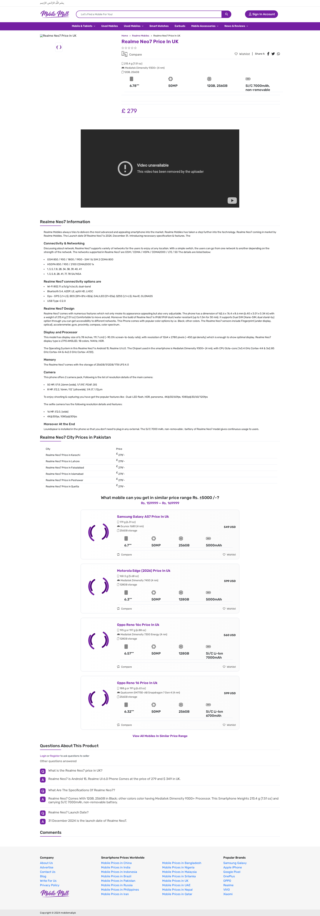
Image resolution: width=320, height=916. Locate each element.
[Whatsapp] (278, 54)
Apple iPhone (232, 867)
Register (55, 756)
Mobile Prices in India (115, 867)
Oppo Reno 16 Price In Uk (137, 683)
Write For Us (48, 880)
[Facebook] (268, 54)
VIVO (226, 889)
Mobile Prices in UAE (176, 885)
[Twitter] (273, 54)
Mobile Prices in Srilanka (179, 876)
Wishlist (244, 54)
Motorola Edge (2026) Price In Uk (143, 571)
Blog (43, 876)
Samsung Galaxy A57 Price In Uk (143, 517)
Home (124, 35)
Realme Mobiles (140, 35)
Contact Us (47, 871)
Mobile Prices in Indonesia (119, 871)
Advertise (46, 867)
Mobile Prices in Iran (115, 894)
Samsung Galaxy (235, 863)
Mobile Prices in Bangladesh (181, 863)
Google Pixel (231, 871)
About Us (46, 863)
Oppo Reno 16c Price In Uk (138, 625)
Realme (228, 885)
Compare (135, 54)
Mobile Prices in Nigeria (178, 867)
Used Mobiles (109, 26)
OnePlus (229, 876)
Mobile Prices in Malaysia (179, 871)
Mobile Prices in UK (175, 880)
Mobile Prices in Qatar (177, 894)
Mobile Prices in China (116, 863)
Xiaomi (228, 894)
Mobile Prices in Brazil (116, 876)
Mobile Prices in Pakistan (118, 880)
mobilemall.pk (68, 912)
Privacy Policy (49, 885)
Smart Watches (159, 26)
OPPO (227, 880)
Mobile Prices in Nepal (177, 889)
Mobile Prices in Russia (117, 885)
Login (43, 756)
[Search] (226, 14)
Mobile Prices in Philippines (120, 889)
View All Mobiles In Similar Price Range (160, 736)
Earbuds (180, 26)
